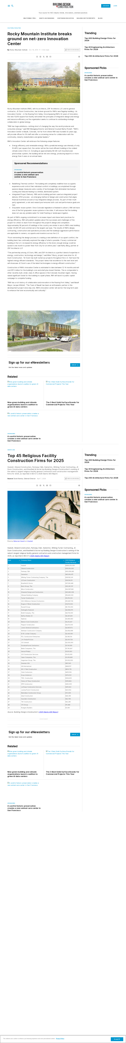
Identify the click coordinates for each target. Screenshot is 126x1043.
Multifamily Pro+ (30, 18)
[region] (63, 1039)
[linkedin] (40, 57)
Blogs (100, 18)
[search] (12, 5)
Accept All (117, 1039)
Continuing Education (65, 18)
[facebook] (37, 57)
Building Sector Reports (86, 18)
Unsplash (30, 541)
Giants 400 (11, 450)
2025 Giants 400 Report (39, 556)
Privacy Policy (60, 1038)
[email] (50, 57)
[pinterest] (47, 57)
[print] (79, 57)
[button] (8, 5)
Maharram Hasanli (19, 541)
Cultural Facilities (14, 28)
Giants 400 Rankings (46, 18)
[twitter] (44, 57)
